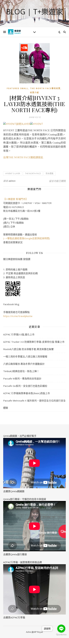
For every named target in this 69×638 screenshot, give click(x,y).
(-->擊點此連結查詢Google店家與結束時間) (26, 238)
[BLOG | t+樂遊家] (14, 32)
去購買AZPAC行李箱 (14, 617)
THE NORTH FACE (33, 173)
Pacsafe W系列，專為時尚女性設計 (22, 378)
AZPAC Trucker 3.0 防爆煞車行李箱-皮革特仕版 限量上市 (34, 341)
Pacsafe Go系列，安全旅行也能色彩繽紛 (25, 385)
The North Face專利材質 (45, 88)
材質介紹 (34, 92)
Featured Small (17, 88)
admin (12, 180)
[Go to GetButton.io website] (61, 635)
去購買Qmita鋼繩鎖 (13, 491)
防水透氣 (49, 173)
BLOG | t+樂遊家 (34, 11)
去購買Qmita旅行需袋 (15, 554)
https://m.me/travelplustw (17, 316)
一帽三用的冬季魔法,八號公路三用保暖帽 (25, 356)
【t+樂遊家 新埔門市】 (15, 199)
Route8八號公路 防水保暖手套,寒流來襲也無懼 (28, 349)
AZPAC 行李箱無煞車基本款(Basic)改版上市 (26, 393)
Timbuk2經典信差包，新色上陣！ (21, 371)
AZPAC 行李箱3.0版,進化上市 (18, 334)
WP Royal (38, 631)
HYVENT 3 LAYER (12, 173)
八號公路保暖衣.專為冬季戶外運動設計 (24, 363)
